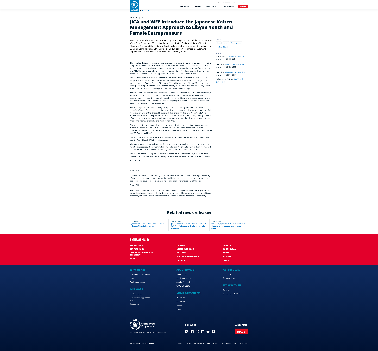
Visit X (186, 331)
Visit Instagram (197, 331)
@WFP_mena (221, 82)
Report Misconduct (241, 343)
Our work (197, 6)
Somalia (227, 245)
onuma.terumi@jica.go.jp (236, 56)
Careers (226, 290)
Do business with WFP (231, 294)
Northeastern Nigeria (187, 256)
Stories (179, 306)
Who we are (184, 6)
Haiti (132, 258)
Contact (180, 343)
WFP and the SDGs (183, 286)
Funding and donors (137, 282)
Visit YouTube (208, 331)
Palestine (181, 260)
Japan (226, 43)
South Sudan (229, 249)
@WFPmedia (239, 79)
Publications (181, 302)
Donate (243, 6)
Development (236, 43)
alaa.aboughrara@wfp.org (236, 72)
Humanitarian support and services (140, 299)
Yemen (226, 260)
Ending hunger (182, 274)
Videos (178, 310)
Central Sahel (137, 249)
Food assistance (136, 294)
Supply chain (134, 304)
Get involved (229, 6)
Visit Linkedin (202, 331)
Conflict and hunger (183, 278)
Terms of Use (199, 343)
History (132, 278)
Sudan (226, 252)
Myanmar (181, 252)
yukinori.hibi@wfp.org (234, 64)
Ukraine (227, 256)
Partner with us (229, 278)
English (242, 2)
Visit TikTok (213, 331)
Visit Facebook (192, 331)
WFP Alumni (226, 343)
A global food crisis (183, 282)
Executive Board (213, 343)
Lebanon (180, 245)
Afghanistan (136, 245)
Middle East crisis (185, 249)
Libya (218, 43)
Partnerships (221, 47)
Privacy (188, 343)
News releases (153, 11)
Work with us (232, 285)
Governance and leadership (140, 274)
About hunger (185, 269)
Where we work (212, 6)
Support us (227, 274)
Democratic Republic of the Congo (141, 253)
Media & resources (229, 2)
